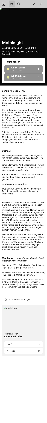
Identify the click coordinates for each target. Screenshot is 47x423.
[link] (12, 4)
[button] (23, 299)
